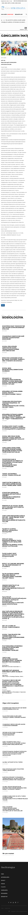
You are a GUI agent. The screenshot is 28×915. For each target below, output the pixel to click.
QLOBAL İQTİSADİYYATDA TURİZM (12, 762)
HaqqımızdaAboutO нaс (6, 1)
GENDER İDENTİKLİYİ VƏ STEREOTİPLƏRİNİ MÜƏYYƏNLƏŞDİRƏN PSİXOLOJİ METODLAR (13, 587)
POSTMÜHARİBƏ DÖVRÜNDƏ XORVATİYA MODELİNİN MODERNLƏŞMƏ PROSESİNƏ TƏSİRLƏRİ (12, 648)
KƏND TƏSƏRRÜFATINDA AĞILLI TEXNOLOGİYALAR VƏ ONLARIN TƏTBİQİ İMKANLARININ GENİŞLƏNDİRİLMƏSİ (14, 743)
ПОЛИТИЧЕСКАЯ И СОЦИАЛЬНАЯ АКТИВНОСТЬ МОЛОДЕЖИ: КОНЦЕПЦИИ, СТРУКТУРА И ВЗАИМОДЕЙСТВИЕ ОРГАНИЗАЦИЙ (12, 463)
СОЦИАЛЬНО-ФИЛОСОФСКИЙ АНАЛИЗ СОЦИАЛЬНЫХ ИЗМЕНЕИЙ (13, 337)
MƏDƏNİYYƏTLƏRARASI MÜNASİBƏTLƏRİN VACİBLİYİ (12, 671)
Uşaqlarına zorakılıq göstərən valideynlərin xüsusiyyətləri (10, 530)
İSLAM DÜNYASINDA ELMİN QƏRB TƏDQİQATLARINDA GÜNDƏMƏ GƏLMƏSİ (14, 716)
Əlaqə (2, 908)
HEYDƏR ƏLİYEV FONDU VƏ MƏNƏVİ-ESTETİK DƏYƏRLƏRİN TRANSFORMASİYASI (13, 734)
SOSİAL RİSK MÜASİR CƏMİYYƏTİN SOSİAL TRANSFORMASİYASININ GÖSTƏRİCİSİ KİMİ (10, 349)
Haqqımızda (7, 908)
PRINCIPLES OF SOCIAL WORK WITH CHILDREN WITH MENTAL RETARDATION (13, 507)
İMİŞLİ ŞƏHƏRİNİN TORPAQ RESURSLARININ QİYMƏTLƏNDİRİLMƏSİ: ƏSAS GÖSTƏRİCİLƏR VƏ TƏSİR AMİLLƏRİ (13, 808)
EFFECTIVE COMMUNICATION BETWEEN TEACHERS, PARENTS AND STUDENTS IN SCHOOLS (13, 359)
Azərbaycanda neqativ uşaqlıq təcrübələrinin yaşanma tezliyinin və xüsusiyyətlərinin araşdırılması (13, 427)
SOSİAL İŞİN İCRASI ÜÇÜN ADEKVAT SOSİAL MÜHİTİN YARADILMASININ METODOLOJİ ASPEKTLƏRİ (13, 438)
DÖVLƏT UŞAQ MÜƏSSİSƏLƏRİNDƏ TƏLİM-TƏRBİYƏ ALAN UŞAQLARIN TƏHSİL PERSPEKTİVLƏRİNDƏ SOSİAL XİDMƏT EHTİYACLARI (12, 542)
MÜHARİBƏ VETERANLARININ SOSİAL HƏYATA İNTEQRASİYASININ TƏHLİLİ (12, 393)
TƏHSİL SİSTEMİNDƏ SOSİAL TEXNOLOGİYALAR (11, 474)
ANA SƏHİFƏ (7, 14)
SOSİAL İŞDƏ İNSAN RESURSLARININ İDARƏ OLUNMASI (12, 369)
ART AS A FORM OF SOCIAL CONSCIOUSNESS (11, 626)
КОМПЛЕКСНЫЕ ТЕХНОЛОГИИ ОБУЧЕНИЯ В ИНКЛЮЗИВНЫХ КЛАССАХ (13, 327)
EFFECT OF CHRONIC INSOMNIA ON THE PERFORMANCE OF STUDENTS (13, 565)
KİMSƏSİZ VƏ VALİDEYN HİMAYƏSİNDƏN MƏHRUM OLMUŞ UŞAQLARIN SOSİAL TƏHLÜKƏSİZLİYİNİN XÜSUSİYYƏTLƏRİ (12, 381)
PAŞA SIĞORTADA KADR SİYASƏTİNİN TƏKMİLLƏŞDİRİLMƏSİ (13, 769)
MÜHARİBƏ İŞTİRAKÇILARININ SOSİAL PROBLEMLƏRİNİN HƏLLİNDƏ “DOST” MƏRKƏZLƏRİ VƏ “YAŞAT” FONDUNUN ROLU (13, 417)
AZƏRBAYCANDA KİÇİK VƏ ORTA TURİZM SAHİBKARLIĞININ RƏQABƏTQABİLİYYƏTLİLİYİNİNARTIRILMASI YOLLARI (15, 798)
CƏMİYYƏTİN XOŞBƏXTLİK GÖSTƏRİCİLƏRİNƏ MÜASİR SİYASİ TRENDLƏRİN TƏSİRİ (11, 484)
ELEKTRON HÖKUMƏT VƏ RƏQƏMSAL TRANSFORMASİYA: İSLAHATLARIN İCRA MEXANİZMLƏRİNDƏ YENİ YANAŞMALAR (14, 778)
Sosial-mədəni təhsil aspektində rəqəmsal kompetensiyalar (9, 555)
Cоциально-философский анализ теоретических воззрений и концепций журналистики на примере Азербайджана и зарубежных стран (12, 683)
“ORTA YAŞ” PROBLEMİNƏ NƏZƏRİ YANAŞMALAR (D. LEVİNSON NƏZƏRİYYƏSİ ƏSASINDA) (12, 660)
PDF (3, 305)
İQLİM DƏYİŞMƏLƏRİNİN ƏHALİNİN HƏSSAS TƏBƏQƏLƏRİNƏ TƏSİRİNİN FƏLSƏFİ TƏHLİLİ (12, 576)
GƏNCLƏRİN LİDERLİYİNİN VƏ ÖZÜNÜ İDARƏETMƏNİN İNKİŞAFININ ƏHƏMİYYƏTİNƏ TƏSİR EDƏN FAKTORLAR (12, 450)
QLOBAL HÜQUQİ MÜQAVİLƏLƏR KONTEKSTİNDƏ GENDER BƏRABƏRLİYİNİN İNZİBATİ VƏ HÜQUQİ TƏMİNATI (14, 788)
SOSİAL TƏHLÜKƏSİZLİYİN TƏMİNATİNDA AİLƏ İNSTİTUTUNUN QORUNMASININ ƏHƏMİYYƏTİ (13, 637)
